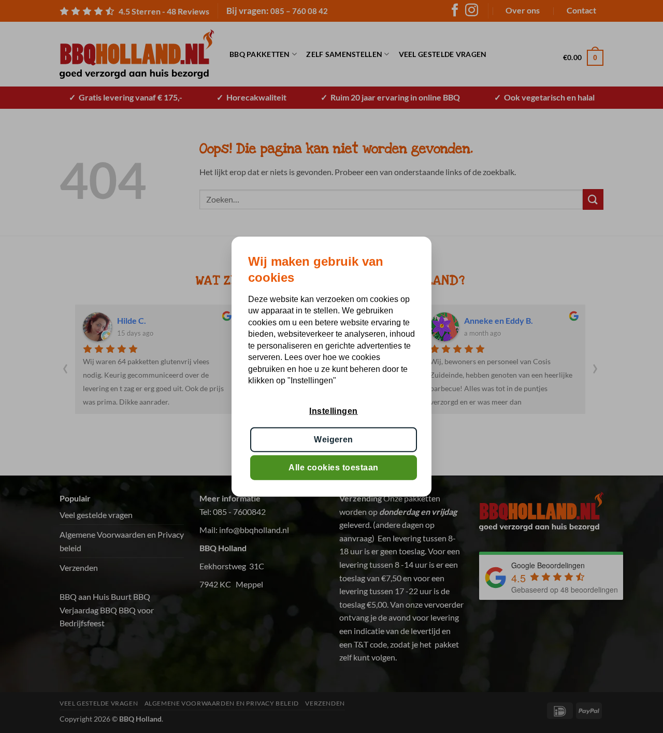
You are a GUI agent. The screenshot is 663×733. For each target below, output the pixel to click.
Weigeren (333, 439)
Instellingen (333, 411)
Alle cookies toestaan (333, 467)
